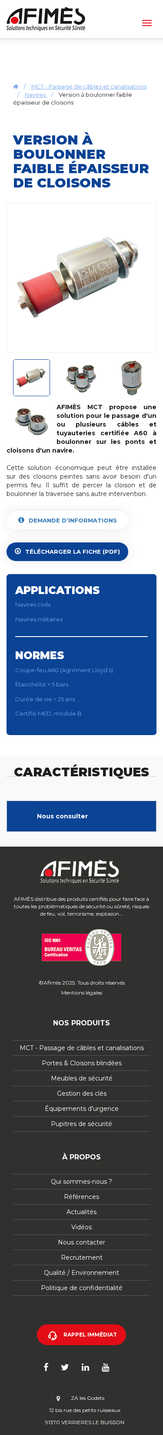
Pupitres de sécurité (81, 1124)
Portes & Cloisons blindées (82, 1063)
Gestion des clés (81, 1093)
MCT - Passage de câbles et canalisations (88, 86)
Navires (36, 94)
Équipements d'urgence (82, 1109)
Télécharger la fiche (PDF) (72, 551)
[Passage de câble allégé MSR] (81, 278)
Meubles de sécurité (82, 1078)
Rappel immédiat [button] (90, 1334)
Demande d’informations (73, 520)
